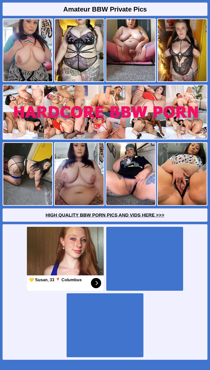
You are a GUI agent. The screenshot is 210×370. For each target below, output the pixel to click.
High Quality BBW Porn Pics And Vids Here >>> (105, 215)
